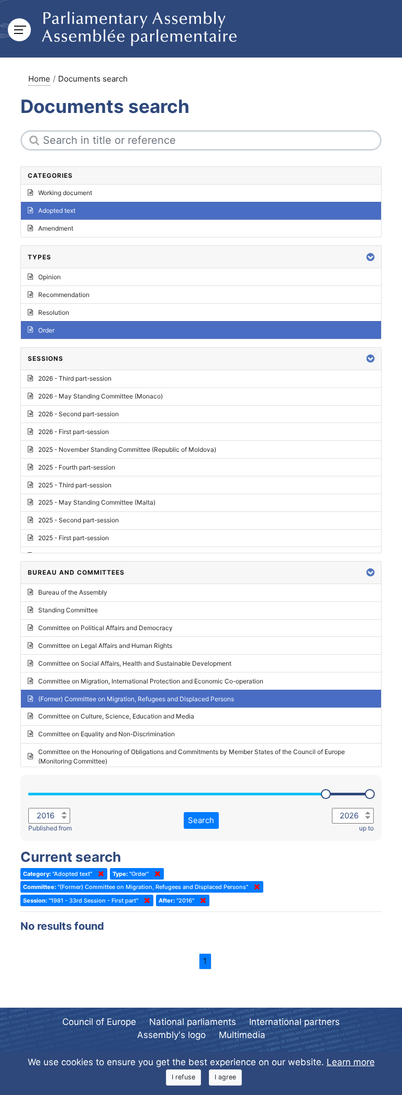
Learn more (351, 1062)
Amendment (55, 228)
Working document (65, 193)
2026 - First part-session (73, 432)
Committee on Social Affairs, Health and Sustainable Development (134, 663)
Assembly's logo (171, 1035)
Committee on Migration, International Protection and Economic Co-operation (150, 681)
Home (39, 79)
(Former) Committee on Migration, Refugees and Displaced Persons (136, 699)
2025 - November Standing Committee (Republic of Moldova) (127, 449)
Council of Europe (99, 1022)
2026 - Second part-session (78, 414)
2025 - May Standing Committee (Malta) (96, 502)
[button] (370, 257)
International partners (294, 1022)
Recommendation (64, 295)
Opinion (49, 277)
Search (201, 820)
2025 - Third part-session (74, 485)
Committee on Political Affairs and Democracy (105, 628)
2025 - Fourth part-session (76, 467)
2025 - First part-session (73, 538)
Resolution (53, 312)
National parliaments (192, 1022)
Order (46, 330)
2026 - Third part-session (74, 378)
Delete (99, 874)
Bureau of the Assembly (72, 592)
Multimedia (242, 1035)
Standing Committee (68, 610)
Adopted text (56, 210)
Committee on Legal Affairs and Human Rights (105, 645)
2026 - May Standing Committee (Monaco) (100, 396)
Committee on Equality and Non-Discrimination (106, 734)
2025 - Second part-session (78, 520)
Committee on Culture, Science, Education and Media (116, 716)
